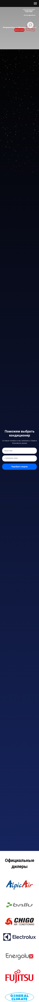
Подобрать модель (19, 467)
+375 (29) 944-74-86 (29, 9)
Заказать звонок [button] (19, 30)
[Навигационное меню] (35, 3)
